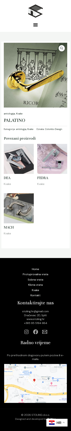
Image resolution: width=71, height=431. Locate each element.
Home (35, 269)
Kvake (19, 113)
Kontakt (35, 295)
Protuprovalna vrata (35, 274)
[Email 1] (44, 331)
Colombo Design (53, 129)
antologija (9, 113)
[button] (35, 24)
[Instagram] (26, 331)
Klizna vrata (35, 285)
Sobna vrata (35, 279)
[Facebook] (35, 331)
